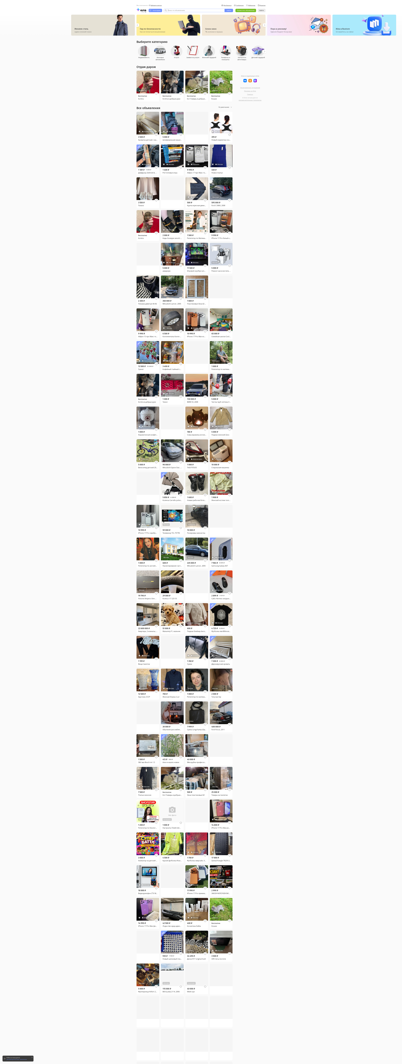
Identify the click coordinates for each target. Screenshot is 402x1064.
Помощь (250, 94)
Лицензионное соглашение (250, 88)
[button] (156, 93)
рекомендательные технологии (250, 100)
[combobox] (194, 10)
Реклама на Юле (250, 91)
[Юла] (141, 9)
